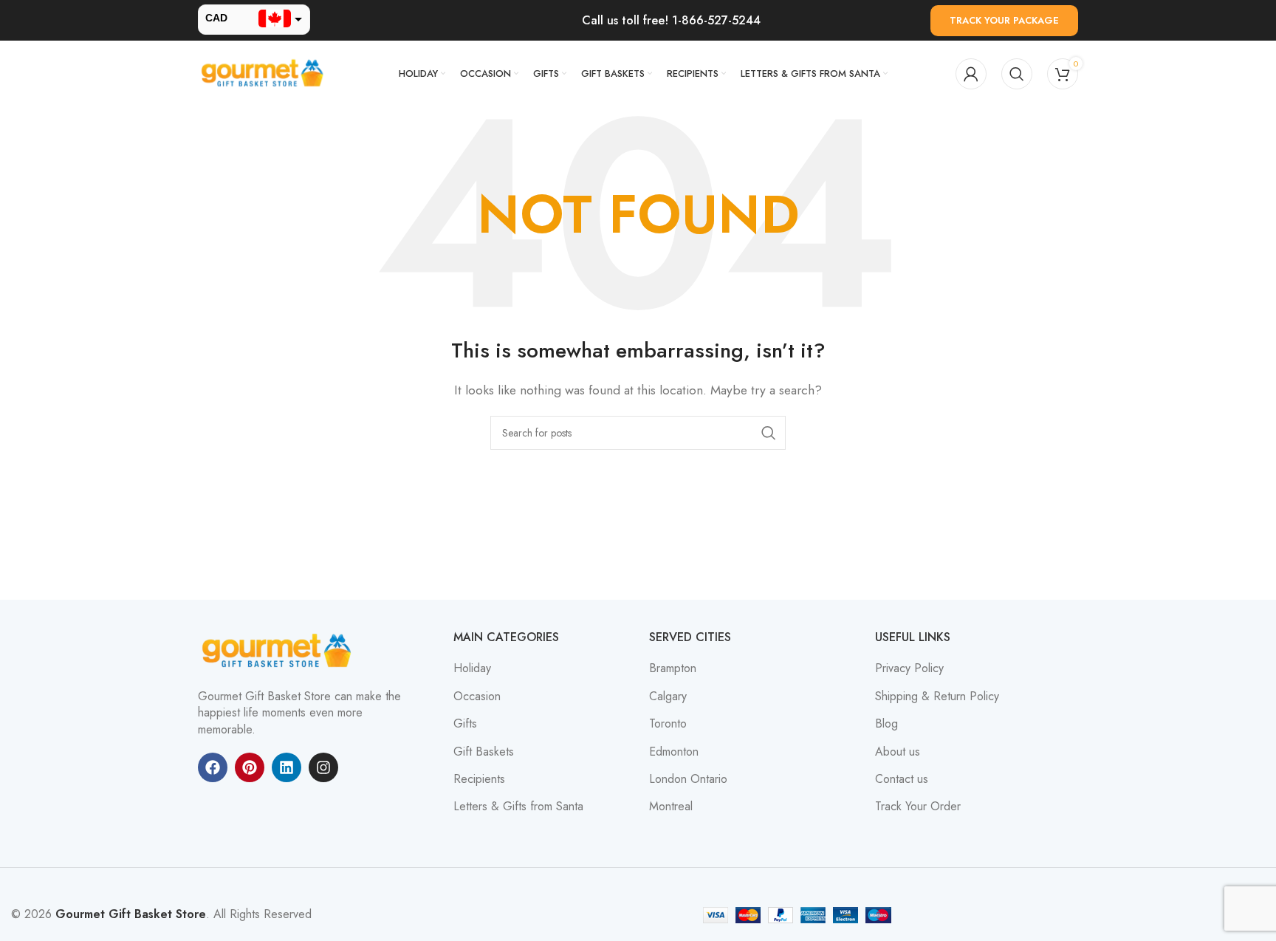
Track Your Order (918, 806)
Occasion (477, 696)
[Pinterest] (249, 767)
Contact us (901, 779)
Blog (886, 724)
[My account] (971, 74)
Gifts (465, 724)
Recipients (479, 779)
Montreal (671, 806)
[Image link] (279, 650)
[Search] (1017, 74)
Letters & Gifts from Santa (518, 806)
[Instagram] (323, 767)
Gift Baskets (483, 752)
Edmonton (674, 752)
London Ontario (688, 779)
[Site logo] (264, 72)
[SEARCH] (769, 433)
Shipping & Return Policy (937, 696)
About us (897, 752)
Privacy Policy (909, 668)
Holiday (472, 668)
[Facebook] (212, 767)
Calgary (668, 696)
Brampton (672, 668)
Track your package (1004, 20)
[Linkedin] (286, 767)
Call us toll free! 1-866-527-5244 (671, 20)
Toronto (668, 724)
